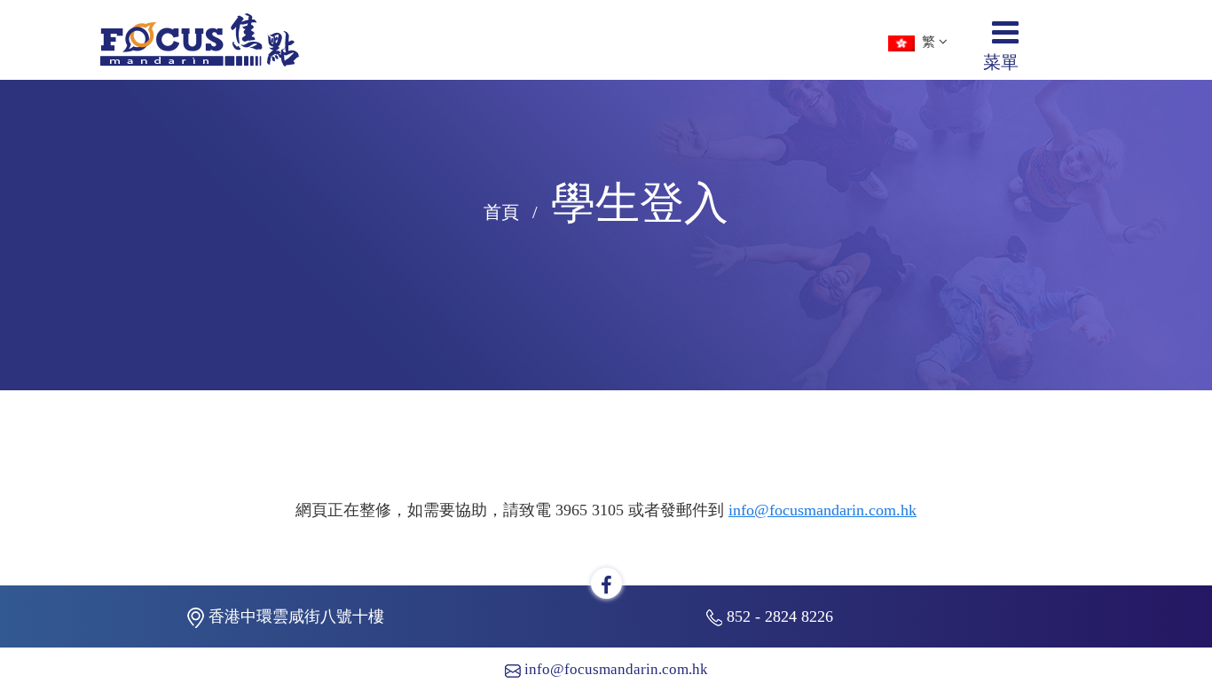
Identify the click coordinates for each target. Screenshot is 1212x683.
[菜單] (1005, 39)
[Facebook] (606, 586)
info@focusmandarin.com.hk (822, 510)
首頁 (501, 212)
